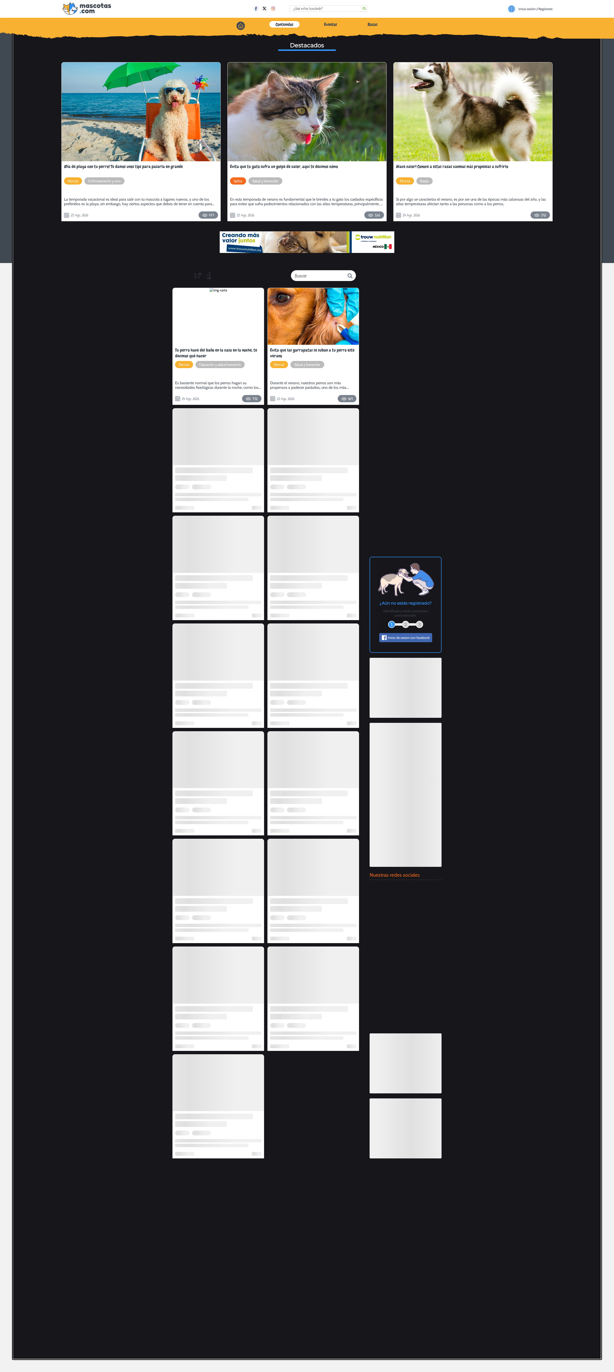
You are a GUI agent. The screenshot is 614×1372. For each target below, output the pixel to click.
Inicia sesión (527, 9)
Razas (373, 24)
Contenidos (284, 24)
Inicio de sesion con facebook (409, 637)
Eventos (330, 24)
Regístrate (545, 9)
